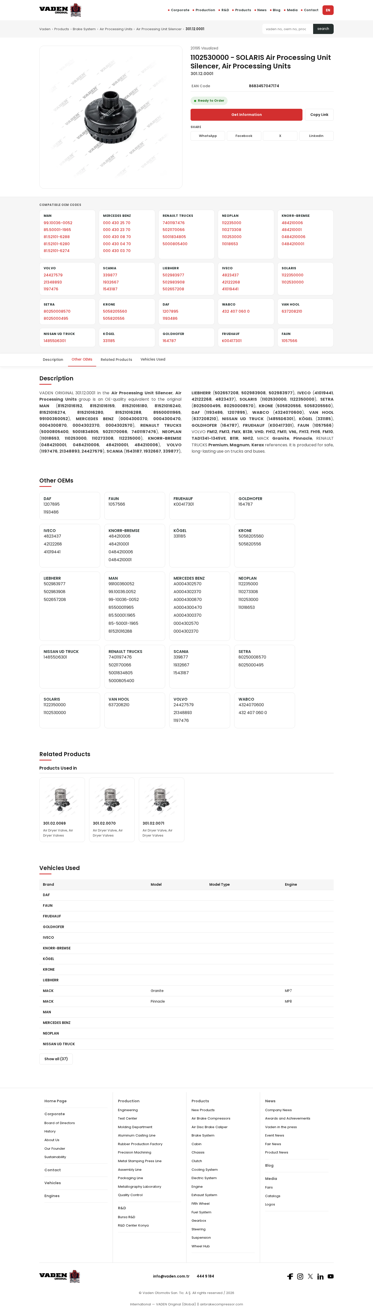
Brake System (84, 29)
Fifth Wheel (201, 1203)
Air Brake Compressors (211, 1118)
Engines (52, 1195)
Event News (274, 1135)
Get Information (246, 114)
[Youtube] (331, 1276)
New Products (203, 1110)
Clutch (197, 1161)
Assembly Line (130, 1169)
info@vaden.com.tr (171, 1276)
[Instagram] (300, 1276)
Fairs (269, 1187)
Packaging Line (130, 1178)
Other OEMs (82, 359)
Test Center (127, 1118)
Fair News (273, 1144)
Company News (278, 1110)
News (261, 10)
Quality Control (130, 1195)
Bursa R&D (126, 1217)
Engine (197, 1186)
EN (328, 10)
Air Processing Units (116, 29)
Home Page (55, 1101)
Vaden (44, 29)
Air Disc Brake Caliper (210, 1127)
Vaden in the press (281, 1127)
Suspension (201, 1237)
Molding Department (135, 1127)
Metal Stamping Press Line (140, 1161)
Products (243, 10)
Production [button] (205, 10)
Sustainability (55, 1157)
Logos (270, 1204)
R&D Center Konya (133, 1225)
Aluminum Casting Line (137, 1135)
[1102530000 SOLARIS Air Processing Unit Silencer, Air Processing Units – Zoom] (111, 117)
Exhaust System (204, 1195)
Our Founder (54, 1148)
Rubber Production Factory (140, 1144)
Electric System (204, 1178)
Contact (311, 10)
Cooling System (205, 1169)
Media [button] (292, 10)
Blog (276, 10)
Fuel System (201, 1212)
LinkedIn (316, 136)
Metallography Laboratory (139, 1186)
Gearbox (199, 1220)
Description (53, 359)
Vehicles (52, 1182)
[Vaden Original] (60, 10)
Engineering (128, 1110)
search (323, 28)
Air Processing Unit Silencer (159, 29)
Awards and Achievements (287, 1118)
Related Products (116, 359)
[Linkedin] (320, 1276)
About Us (51, 1140)
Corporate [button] (180, 10)
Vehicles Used (153, 359)
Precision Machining (134, 1152)
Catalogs (272, 1196)
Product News (276, 1152)
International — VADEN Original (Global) (163, 1304)
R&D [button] (225, 10)
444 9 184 (205, 1276)
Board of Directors (59, 1123)
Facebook (243, 136)
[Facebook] (290, 1276)
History (50, 1131)
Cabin (196, 1144)
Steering (199, 1229)
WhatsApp (208, 136)
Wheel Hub (201, 1246)
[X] (310, 1276)
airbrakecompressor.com (221, 1304)
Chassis (198, 1152)
